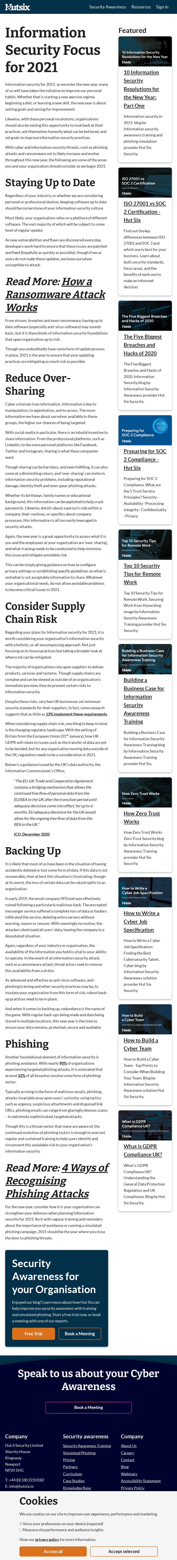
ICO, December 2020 (32, 834)
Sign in (162, 7)
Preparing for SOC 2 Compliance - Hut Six (145, 459)
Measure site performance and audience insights (63, 1530)
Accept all (53, 1551)
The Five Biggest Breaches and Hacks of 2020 (143, 345)
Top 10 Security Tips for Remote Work (142, 574)
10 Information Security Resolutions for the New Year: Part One (141, 89)
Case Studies (74, 1481)
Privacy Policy (132, 1488)
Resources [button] (141, 7)
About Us (129, 1446)
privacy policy (47, 1539)
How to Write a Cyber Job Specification (142, 921)
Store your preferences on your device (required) (62, 1523)
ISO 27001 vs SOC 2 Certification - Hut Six (145, 212)
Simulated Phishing (79, 1453)
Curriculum (72, 1474)
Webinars (129, 1474)
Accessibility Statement (141, 1481)
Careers (127, 1453)
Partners (70, 1467)
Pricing (69, 1460)
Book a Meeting (80, 1333)
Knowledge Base (77, 1488)
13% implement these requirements (76, 714)
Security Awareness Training (87, 1446)
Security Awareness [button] (107, 7)
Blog (125, 1467)
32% (21, 1075)
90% (63, 1063)
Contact (127, 1460)
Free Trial (33, 1333)
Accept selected (123, 1551)
